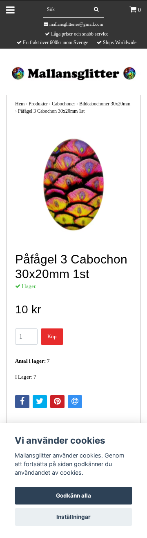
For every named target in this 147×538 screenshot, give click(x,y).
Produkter (38, 104)
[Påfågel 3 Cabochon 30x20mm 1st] (73, 183)
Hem (19, 104)
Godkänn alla (73, 495)
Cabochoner (63, 104)
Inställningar (73, 516)
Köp (52, 336)
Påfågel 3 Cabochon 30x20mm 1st (51, 111)
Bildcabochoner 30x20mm (104, 104)
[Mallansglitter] (73, 72)
